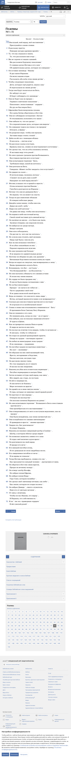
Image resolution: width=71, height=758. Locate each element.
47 (7, 341)
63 (7, 448)
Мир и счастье (6, 682)
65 (7, 459)
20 (7, 172)
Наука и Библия (7, 695)
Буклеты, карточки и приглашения (35, 679)
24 (7, 203)
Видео (27, 700)
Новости (50, 668)
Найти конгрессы (42, 715)
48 (7, 347)
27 (7, 220)
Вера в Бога (6, 692)
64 (7, 453)
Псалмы (45, 11)
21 (7, 183)
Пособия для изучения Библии (11, 679)
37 (7, 279)
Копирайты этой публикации (13, 520)
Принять (5, 754)
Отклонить (14, 754)
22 (7, 192)
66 (7, 464)
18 (7, 161)
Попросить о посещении (55, 679)
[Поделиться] (64, 12)
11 (7, 121)
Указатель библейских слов (15, 585)
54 (7, 389)
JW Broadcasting (30, 697)
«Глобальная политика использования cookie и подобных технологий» (44, 745)
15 (7, 144)
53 (7, 380)
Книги (27, 674)
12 (7, 127)
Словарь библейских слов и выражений (19, 589)
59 (7, 425)
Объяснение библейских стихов (11, 674)
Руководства (28, 695)
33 (7, 257)
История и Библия (8, 697)
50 (7, 361)
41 (7, 307)
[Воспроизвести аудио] (60, 12)
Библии (12, 11)
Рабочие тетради (30, 687)
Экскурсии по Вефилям (54, 684)
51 (7, 369)
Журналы (28, 685)
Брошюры (28, 677)
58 (7, 419)
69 (7, 481)
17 (7, 155)
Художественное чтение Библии (34, 708)
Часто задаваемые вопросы (55, 676)
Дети (4, 690)
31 (7, 242)
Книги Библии (11, 571)
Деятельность (52, 694)
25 (7, 209)
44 (7, 324)
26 (7, 214)
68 (7, 476)
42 (7, 313)
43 (7, 318)
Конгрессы (51, 692)
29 (7, 231)
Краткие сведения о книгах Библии (18, 576)
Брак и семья (6, 685)
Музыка (27, 703)
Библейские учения (8, 668)
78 (7, 42)
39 (7, 296)
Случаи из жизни (52, 697)
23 (7, 197)
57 (7, 411)
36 (7, 273)
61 (7, 436)
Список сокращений (13, 580)
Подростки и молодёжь (9, 687)
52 (7, 375)
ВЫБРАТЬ (9, 22)
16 (7, 149)
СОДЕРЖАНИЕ (35, 557)
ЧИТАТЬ (42, 16)
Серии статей (29, 682)
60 (7, 431)
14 (7, 138)
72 (7, 501)
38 (7, 285)
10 (7, 115)
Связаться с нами (52, 681)
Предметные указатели (31, 692)
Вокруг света (51, 700)
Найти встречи (24, 715)
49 (7, 352)
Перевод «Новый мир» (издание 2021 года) (29, 11)
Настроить (23, 754)
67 (7, 470)
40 (7, 302)
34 (7, 262)
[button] (27, 7)
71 (7, 493)
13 (7, 132)
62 (7, 442)
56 (7, 403)
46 (7, 335)
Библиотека (4, 11)
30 (7, 237)
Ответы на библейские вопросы (11, 672)
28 (7, 225)
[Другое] (68, 12)
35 (7, 268)
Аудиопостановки (30, 705)
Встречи (50, 687)
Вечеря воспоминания (54, 689)
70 (7, 487)
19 (7, 166)
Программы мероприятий (32, 690)
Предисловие (11, 567)
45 (7, 330)
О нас (49, 673)
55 (7, 395)
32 (7, 251)
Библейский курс (7, 677)
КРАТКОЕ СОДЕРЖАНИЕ (13, 608)
